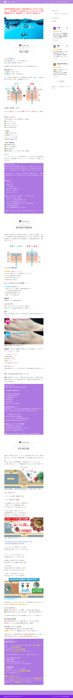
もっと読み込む (60, 81)
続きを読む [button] (55, 40)
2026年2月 (54, 21)
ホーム (53, 696)
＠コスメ (58, 696)
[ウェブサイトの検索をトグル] (68, 2)
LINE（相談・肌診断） (65, 696)
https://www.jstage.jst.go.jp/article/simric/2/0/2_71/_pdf (18, 541)
